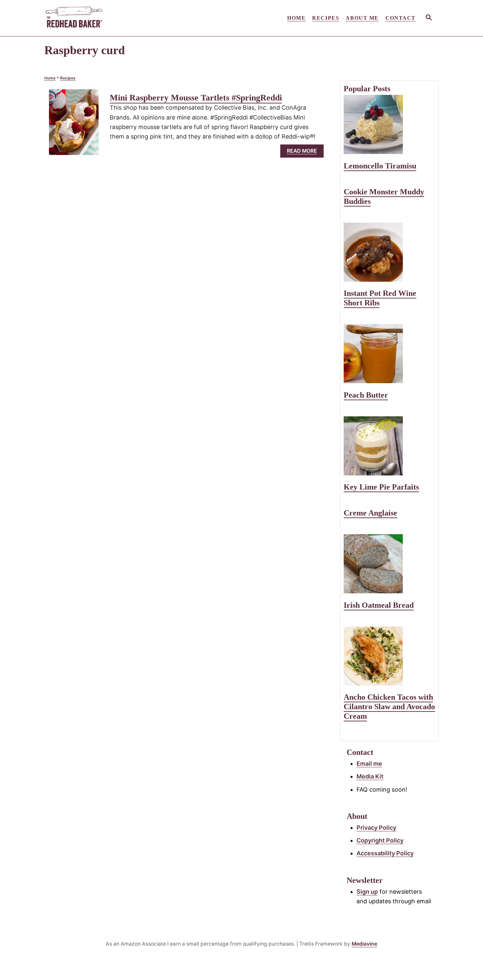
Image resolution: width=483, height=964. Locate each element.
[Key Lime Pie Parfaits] (389, 445)
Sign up (367, 891)
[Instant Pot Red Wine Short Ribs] (389, 252)
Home (50, 78)
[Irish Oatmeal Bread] (389, 563)
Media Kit (369, 776)
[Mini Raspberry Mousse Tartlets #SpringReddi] (74, 125)
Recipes (68, 78)
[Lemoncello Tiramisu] (389, 124)
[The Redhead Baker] (103, 18)
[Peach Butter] (389, 353)
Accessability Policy (385, 853)
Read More (304, 152)
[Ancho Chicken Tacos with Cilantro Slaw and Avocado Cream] (389, 656)
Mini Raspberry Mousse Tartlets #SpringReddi (196, 97)
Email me (369, 763)
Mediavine (364, 944)
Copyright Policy (379, 840)
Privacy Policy (376, 827)
